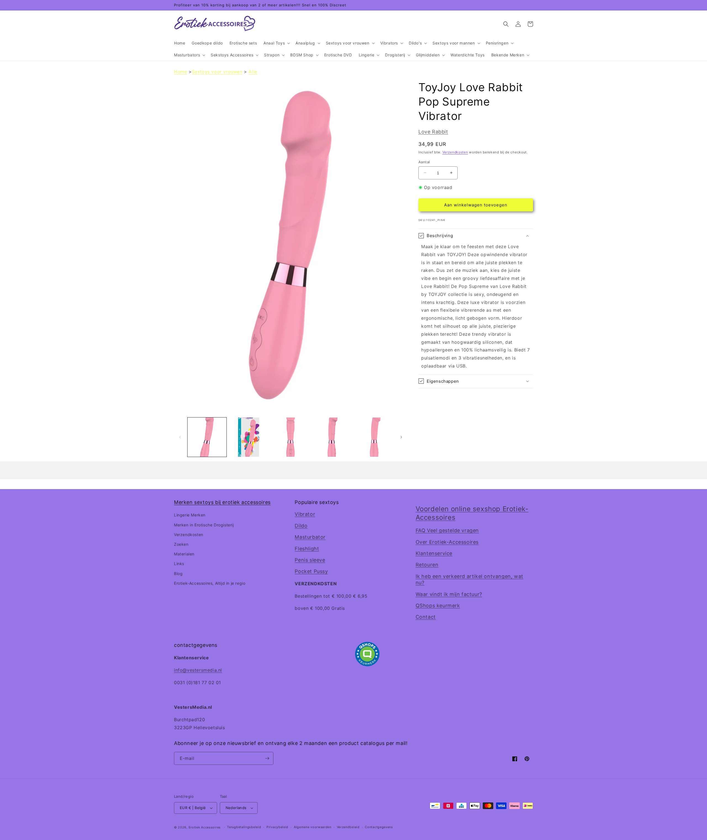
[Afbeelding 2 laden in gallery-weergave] (248, 437)
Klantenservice (434, 553)
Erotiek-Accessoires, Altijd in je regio (209, 583)
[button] (276, 43)
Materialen (184, 554)
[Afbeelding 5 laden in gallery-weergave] (374, 437)
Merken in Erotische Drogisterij (204, 525)
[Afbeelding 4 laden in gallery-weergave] (332, 437)
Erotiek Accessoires (205, 827)
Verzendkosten (455, 152)
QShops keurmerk (438, 605)
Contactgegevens (379, 827)
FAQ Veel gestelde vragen (447, 530)
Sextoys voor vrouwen (217, 71)
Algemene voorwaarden (312, 827)
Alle (253, 71)
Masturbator (310, 537)
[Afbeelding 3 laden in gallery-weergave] (290, 437)
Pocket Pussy (311, 571)
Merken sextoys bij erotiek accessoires (222, 502)
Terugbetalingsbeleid (244, 827)
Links (179, 563)
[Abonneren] (267, 758)
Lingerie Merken (189, 515)
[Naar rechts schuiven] (401, 437)
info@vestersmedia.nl (198, 670)
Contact (426, 617)
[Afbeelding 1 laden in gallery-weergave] (207, 437)
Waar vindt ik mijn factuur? (449, 594)
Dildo (301, 526)
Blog (178, 573)
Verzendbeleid (348, 827)
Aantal (424, 161)
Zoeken (181, 544)
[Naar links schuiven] (180, 437)
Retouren (427, 565)
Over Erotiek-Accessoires (447, 542)
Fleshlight (307, 549)
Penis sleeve (310, 560)
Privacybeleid (277, 827)
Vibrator (305, 514)
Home (180, 71)
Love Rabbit (433, 132)
